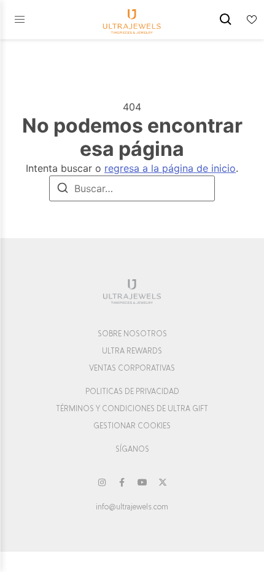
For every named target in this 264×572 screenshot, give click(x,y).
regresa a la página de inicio (170, 168)
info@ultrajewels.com (132, 507)
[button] (19, 19)
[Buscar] (63, 190)
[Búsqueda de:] (132, 188)
